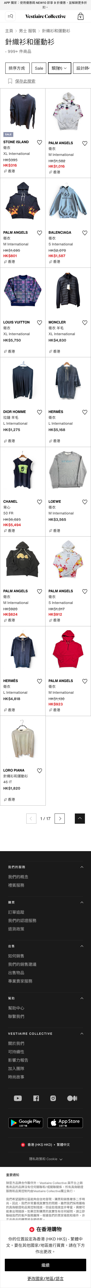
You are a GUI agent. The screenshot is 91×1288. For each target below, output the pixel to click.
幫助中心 (16, 1008)
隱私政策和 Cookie (43, 1159)
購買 (11, 902)
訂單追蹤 (16, 912)
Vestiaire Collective (30, 1034)
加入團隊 (16, 1068)
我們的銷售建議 (22, 964)
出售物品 (16, 973)
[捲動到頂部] (80, 818)
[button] (80, 16)
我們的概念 (18, 877)
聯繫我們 (16, 1016)
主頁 (9, 31)
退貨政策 (16, 929)
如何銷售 (16, 956)
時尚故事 (16, 1077)
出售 (11, 946)
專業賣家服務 (20, 981)
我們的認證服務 (22, 920)
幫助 (11, 998)
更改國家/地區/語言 (45, 1279)
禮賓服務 (16, 885)
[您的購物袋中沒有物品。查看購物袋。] (80, 16)
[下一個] (60, 818)
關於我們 (16, 1043)
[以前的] (31, 818)
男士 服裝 (27, 31)
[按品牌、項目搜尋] (10, 16)
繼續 (45, 1265)
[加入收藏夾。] (39, 142)
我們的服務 (17, 867)
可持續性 (16, 1052)
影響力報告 (18, 1060)
